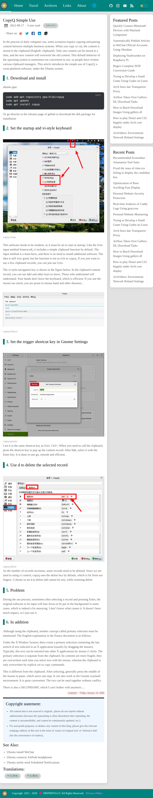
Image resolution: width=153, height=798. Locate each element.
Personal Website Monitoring (130, 214)
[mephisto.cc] (5, 6)
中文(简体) (12, 776)
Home (18, 6)
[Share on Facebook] (33, 33)
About (81, 6)
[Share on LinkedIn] (39, 33)
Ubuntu (51, 25)
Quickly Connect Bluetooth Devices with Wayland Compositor (129, 30)
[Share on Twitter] (27, 33)
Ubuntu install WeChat (20, 752)
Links (67, 6)
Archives (50, 6)
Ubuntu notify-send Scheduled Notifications (33, 762)
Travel (33, 6)
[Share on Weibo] (21, 33)
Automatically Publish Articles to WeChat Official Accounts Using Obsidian (131, 45)
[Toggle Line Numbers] (96, 89)
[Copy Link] (46, 33)
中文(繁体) (32, 776)
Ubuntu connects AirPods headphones (29, 757)
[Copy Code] (88, 89)
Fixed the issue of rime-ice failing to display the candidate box (131, 173)
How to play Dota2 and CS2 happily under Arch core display (130, 123)
